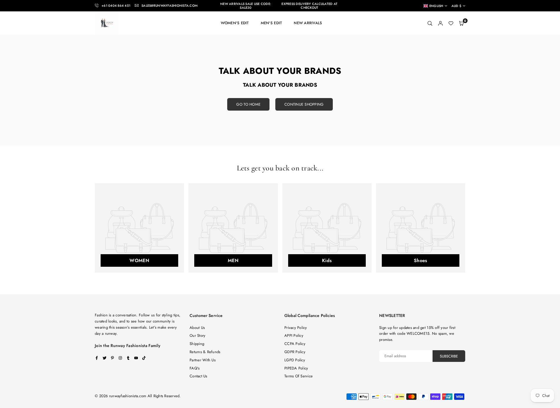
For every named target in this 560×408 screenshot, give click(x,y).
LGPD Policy (294, 360)
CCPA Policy (294, 343)
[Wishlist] (451, 23)
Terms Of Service (298, 376)
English (436, 6)
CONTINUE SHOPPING (303, 104)
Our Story (197, 335)
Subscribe (449, 356)
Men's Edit (271, 23)
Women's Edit (235, 23)
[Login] (440, 23)
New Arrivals (308, 23)
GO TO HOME (248, 104)
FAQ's (195, 368)
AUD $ (456, 6)
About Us (197, 327)
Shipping (197, 343)
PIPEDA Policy (296, 368)
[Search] (430, 23)
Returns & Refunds (205, 352)
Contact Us (198, 376)
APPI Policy (293, 335)
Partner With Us (203, 360)
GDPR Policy (294, 352)
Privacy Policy (295, 327)
